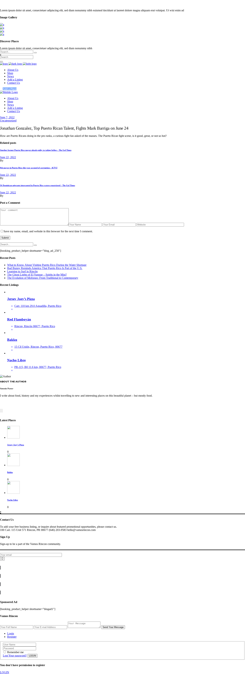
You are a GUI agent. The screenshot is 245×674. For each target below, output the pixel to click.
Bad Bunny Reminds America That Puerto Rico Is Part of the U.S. (44, 268)
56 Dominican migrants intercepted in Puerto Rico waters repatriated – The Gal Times (37, 185)
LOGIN (4, 672)
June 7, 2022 (7, 117)
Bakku (10, 472)
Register (12, 636)
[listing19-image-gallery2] (2, 34)
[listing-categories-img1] (2, 24)
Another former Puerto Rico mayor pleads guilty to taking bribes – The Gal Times (35, 150)
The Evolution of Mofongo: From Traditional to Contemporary (42, 277)
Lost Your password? (15, 655)
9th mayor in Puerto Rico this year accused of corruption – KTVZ (28, 168)
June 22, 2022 (8, 157)
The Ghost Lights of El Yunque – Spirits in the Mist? (37, 274)
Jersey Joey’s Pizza (15, 445)
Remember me (15, 652)
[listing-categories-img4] (2, 27)
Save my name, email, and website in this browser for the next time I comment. (48, 231)
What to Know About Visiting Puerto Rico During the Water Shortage (46, 264)
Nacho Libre (12, 500)
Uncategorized (8, 120)
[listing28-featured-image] (2, 31)
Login (10, 633)
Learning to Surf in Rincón (22, 271)
